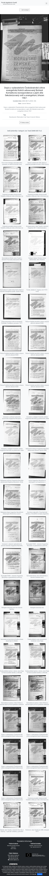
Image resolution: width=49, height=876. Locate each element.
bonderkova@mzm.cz (14, 859)
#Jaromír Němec (35, 117)
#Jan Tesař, (26, 117)
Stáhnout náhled (25, 122)
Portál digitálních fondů (9, 3)
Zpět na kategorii (25, 9)
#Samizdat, (20, 117)
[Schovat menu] (46, 3)
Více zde (34, 874)
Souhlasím (40, 874)
